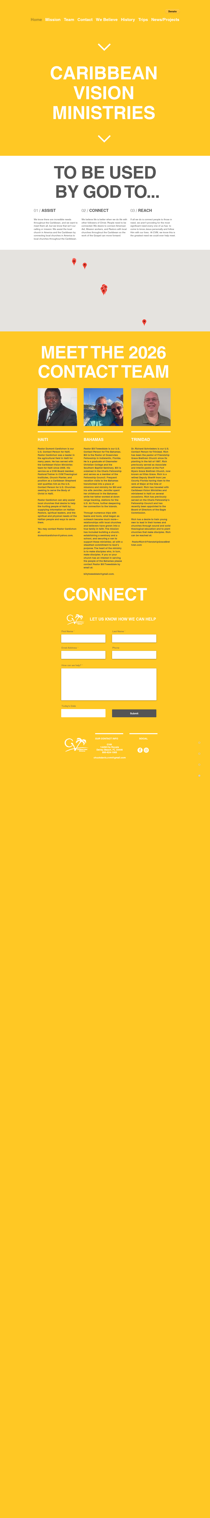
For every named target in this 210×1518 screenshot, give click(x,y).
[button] (172, 11)
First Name (67, 631)
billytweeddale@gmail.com (99, 574)
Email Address (69, 647)
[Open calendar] (100, 713)
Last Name (118, 631)
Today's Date (69, 706)
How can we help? (71, 665)
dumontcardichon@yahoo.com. (55, 535)
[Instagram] (146, 750)
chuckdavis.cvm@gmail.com (110, 757)
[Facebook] (140, 750)
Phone (115, 647)
